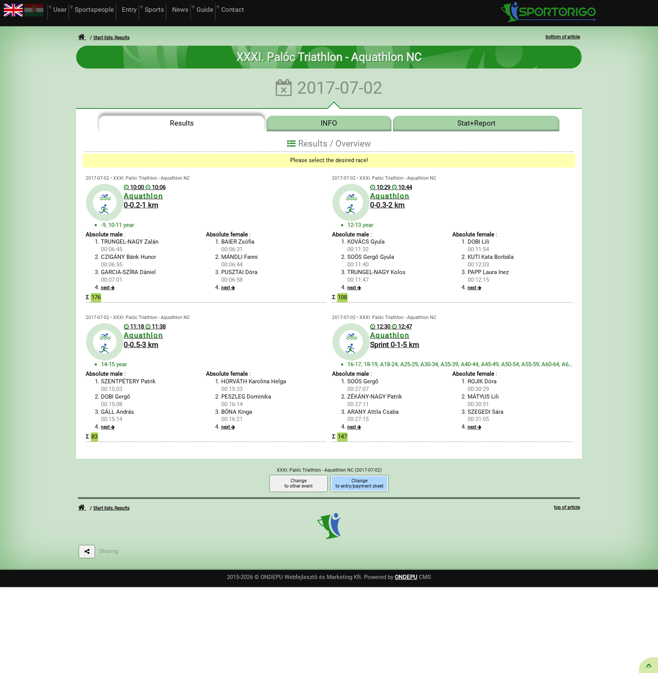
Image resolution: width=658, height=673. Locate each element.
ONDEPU (406, 577)
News (180, 9)
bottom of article (563, 37)
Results (182, 123)
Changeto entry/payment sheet (359, 483)
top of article (567, 507)
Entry (129, 9)
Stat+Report (476, 123)
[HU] (33, 14)
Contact (232, 9)
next (105, 287)
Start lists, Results (111, 37)
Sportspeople (94, 9)
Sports (154, 9)
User (60, 9)
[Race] (648, 665)
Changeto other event (298, 483)
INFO (329, 123)
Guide (204, 9)
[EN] (13, 14)
